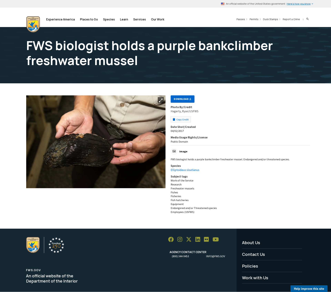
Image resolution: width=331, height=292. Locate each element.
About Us (251, 242)
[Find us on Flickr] (207, 239)
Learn (124, 19)
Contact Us (253, 254)
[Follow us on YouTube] (217, 239)
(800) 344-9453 (180, 256)
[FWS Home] (33, 24)
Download (181, 99)
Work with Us (255, 277)
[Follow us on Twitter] (190, 239)
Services (139, 19)
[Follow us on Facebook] (172, 239)
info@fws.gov (215, 256)
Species (109, 19)
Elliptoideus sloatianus (185, 170)
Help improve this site (309, 288)
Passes (241, 19)
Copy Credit (182, 119)
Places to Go (89, 19)
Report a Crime (291, 19)
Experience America (60, 19)
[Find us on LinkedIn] (199, 239)
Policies (250, 266)
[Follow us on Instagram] (181, 239)
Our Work (157, 19)
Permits (254, 19)
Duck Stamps (270, 19)
